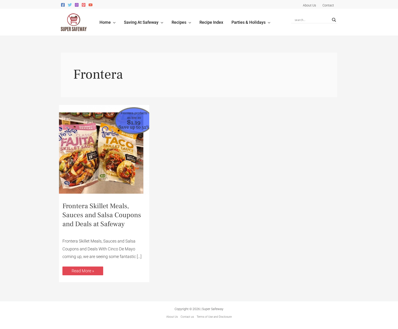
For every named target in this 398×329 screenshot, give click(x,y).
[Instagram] (77, 5)
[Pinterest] (84, 5)
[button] (113, 22)
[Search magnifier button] (334, 20)
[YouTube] (90, 5)
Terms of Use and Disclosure (214, 316)
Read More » (82, 270)
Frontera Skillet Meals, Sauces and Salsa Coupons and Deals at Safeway (101, 215)
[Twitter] (70, 5)
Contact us (187, 316)
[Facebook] (63, 5)
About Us (172, 316)
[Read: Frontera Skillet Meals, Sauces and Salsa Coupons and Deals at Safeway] (104, 149)
